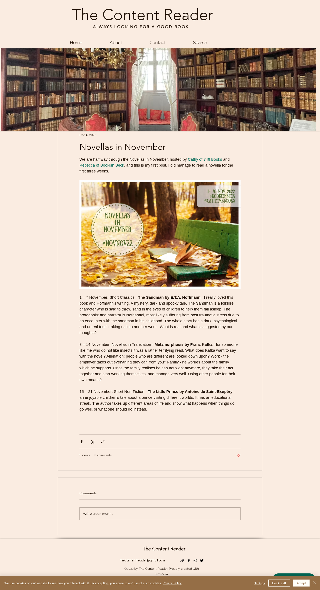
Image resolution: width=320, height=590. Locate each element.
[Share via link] (103, 442)
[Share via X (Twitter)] (92, 442)
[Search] (262, 65)
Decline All (279, 583)
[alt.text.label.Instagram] (195, 560)
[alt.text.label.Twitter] (202, 560)
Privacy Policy (172, 583)
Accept (301, 583)
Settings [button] (259, 583)
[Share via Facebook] (81, 442)
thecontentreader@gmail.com (142, 560)
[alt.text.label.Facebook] (189, 560)
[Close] (314, 583)
